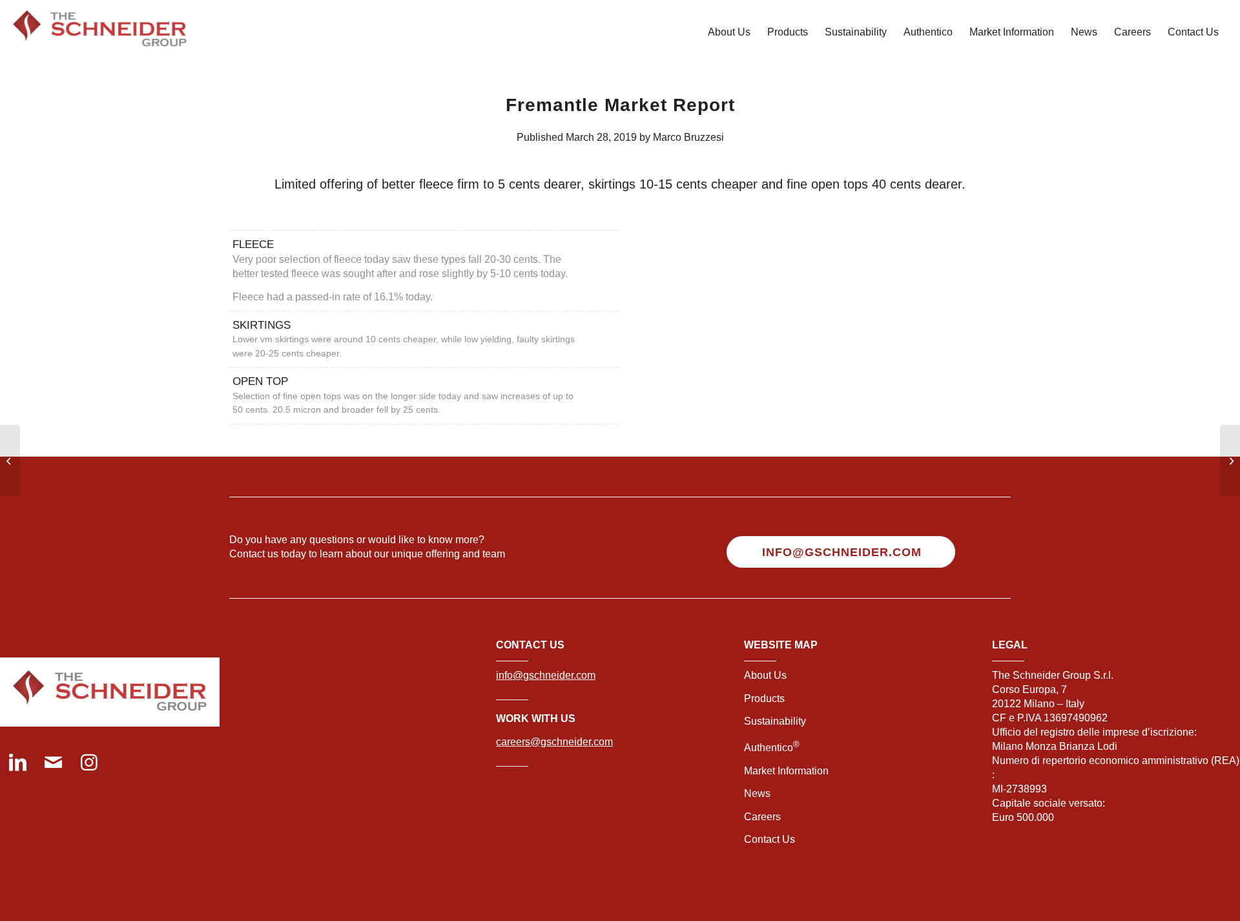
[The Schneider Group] (100, 32)
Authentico (772, 747)
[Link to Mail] (53, 763)
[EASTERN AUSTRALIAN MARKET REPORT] (10, 460)
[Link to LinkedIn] (18, 763)
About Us (765, 675)
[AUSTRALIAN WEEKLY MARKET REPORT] (1230, 460)
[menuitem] (729, 32)
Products (764, 698)
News (757, 793)
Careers (762, 816)
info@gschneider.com (545, 675)
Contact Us (769, 839)
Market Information (786, 770)
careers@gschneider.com (554, 741)
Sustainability (775, 721)
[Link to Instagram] (89, 763)
